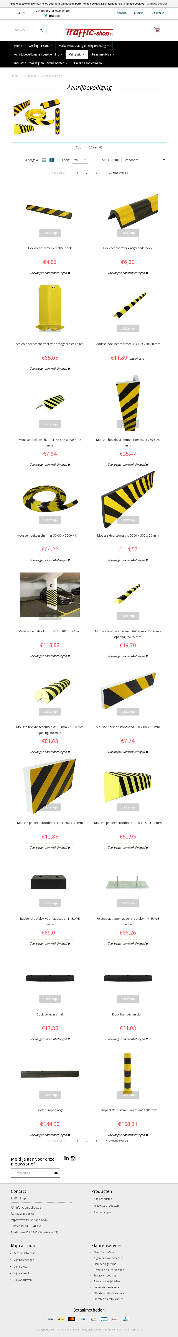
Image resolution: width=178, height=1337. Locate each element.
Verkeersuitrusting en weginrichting (83, 45)
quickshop (50, 233)
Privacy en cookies (105, 1275)
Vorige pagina (57, 172)
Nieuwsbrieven (22, 1280)
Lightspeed (94, 1329)
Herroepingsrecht (105, 1264)
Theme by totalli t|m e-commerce (123, 1329)
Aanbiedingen (102, 1212)
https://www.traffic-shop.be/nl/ (29, 1220)
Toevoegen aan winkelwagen (49, 273)
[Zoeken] (41, 30)
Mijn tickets (20, 1266)
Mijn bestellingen (23, 1260)
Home (18, 45)
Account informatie (25, 1253)
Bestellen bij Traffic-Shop (109, 1270)
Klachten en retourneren (109, 1299)
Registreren (157, 12)
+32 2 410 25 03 (24, 1214)
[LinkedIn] (66, 1158)
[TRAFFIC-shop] (89, 30)
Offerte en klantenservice (109, 1293)
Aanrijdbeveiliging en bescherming (37, 54)
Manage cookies (157, 3)
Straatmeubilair (101, 54)
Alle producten (103, 1199)
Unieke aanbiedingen (88, 63)
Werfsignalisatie (39, 45)
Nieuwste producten (106, 1205)
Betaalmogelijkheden (107, 1281)
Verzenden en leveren (107, 1287)
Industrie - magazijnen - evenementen (39, 63)
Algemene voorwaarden (109, 1258)
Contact (121, 12)
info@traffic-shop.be (28, 1207)
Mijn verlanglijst (22, 1273)
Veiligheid (75, 54)
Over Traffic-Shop (104, 1252)
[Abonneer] (56, 1171)
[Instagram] (73, 1158)
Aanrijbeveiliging (51, 76)
